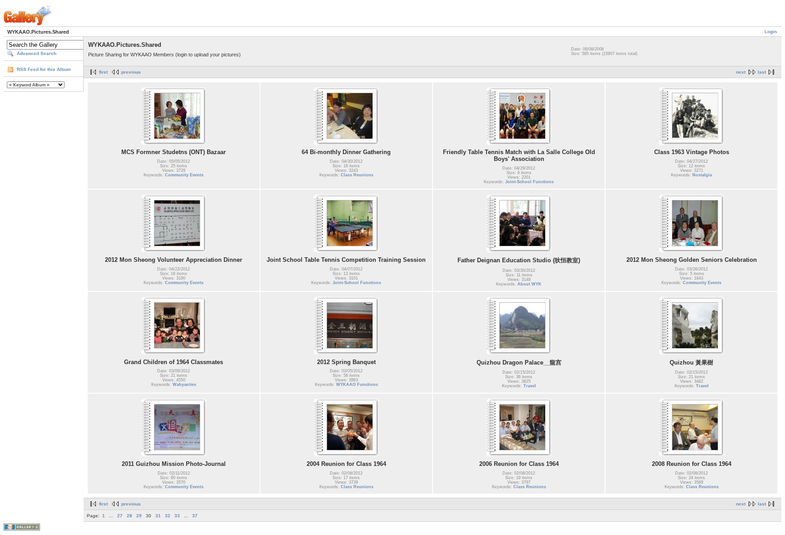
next (740, 72)
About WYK (529, 284)
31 (158, 515)
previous (131, 72)
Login (771, 31)
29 (139, 515)
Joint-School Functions (529, 182)
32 (167, 515)
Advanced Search (36, 53)
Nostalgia (702, 175)
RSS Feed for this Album (44, 69)
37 (195, 515)
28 (129, 515)
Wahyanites (184, 384)
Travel (529, 386)
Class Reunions (357, 175)
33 (177, 515)
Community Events (184, 175)
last (762, 72)
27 (120, 515)
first (103, 72)
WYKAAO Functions (357, 384)
